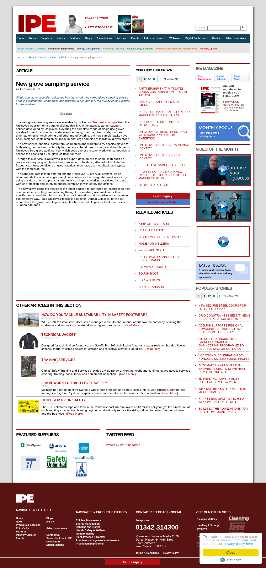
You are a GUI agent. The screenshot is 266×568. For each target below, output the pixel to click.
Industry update (208, 48)
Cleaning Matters (207, 519)
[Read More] (132, 325)
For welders (149, 280)
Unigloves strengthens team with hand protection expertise (163, 135)
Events (135, 38)
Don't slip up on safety (63, 400)
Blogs (88, 38)
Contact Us (53, 535)
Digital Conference (196, 38)
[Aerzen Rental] (57, 450)
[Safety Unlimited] (57, 467)
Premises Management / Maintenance (176, 48)
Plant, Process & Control (31, 48)
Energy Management (88, 48)
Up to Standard (151, 286)
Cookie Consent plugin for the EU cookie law (230, 559)
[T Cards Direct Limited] (83, 458)
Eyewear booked (152, 267)
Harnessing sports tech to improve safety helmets (221, 400)
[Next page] (155, 79)
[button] (163, 196)
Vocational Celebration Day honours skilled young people (224, 357)
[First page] (139, 79)
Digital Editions (55, 544)
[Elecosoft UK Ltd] (31, 446)
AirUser (121, 38)
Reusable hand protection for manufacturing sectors (164, 113)
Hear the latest (152, 230)
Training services (58, 360)
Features (75, 38)
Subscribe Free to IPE (59, 538)
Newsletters (53, 541)
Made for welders (154, 243)
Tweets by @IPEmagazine (123, 444)
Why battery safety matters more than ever (222, 390)
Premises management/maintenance (97, 540)
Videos (61, 38)
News (32, 38)
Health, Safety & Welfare (140, 48)
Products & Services (28, 525)
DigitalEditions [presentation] (221, 77)
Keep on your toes (154, 223)
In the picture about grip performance (159, 258)
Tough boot (148, 273)
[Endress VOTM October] (223, 220)
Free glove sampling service (162, 165)
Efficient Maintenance (88, 520)
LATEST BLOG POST (100, 27)
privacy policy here (238, 544)
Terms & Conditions (147, 553)
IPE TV (50, 521)
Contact (217, 38)
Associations (104, 38)
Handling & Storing (113, 48)
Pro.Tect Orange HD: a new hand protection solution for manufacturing (164, 175)
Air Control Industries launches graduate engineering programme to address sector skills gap (221, 343)
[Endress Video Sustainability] (223, 184)
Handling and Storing (88, 527)
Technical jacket (58, 334)
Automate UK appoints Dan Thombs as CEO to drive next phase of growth (221, 369)
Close (230, 552)
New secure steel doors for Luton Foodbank (222, 307)
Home (21, 38)
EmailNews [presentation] (237, 77)
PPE (63, 57)
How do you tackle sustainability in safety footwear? (94, 315)
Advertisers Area (235, 38)
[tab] (205, 77)
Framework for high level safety (74, 383)
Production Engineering (61, 48)
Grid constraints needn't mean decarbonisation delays (224, 317)
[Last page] (160, 79)
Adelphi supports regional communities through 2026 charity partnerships (220, 329)
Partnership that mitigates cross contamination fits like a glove (163, 92)
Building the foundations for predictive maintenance (223, 410)
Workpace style (152, 250)
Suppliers (46, 38)
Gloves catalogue (154, 185)
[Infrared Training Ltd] (31, 469)
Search (201, 28)
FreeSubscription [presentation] (205, 77)
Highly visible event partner (162, 237)
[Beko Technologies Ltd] (81, 475)
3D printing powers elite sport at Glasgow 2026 (218, 380)
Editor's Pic (23, 528)
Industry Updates (154, 38)
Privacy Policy (170, 553)
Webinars (175, 38)
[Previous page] (144, 79)
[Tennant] (83, 452)
